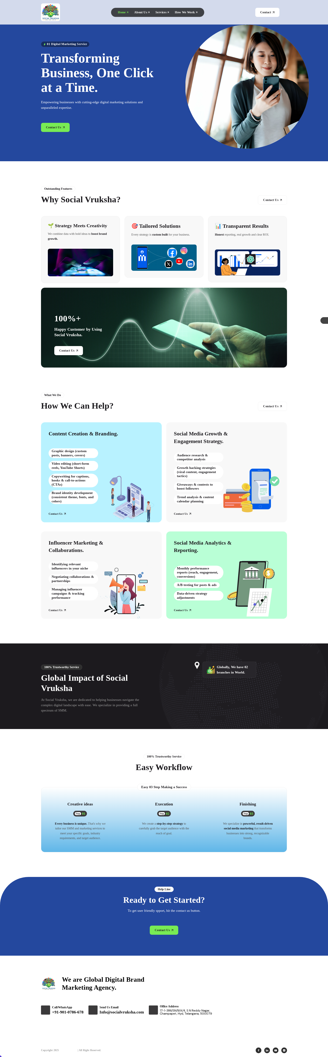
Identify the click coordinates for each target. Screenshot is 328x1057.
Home (122, 12)
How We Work (185, 12)
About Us (140, 12)
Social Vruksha (68, 1050)
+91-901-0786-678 (68, 1012)
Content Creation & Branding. (83, 434)
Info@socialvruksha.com (121, 1012)
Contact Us (55, 513)
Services (160, 12)
